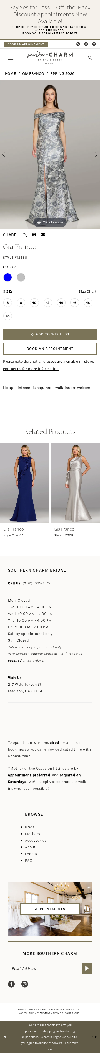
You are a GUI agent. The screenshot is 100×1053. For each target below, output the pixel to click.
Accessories (36, 840)
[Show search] (90, 58)
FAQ (28, 860)
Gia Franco (33, 73)
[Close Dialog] (4, 1036)
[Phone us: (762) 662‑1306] (78, 44)
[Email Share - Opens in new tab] (43, 234)
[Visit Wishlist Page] (94, 44)
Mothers (32, 833)
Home (10, 73)
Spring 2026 (63, 73)
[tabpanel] (50, 154)
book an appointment (26, 44)
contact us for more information (31, 368)
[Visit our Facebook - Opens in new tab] (11, 984)
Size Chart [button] (87, 291)
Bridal (30, 827)
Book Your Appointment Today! (49, 33)
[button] (86, 44)
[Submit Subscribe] (87, 968)
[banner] (50, 57)
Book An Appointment (50, 348)
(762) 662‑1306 (37, 583)
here (50, 1049)
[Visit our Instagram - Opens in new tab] (24, 984)
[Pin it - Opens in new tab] (34, 235)
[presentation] (24, 482)
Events (31, 853)
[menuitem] (26, 44)
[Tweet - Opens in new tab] (25, 235)
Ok (94, 1037)
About (30, 847)
